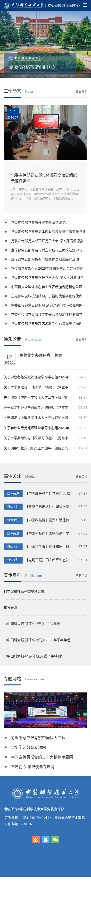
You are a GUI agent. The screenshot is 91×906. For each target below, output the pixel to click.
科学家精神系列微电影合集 (24, 591)
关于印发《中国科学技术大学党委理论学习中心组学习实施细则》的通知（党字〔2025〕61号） (39, 418)
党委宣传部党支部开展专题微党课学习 (40, 222)
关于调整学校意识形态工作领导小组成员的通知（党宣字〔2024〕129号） (39, 448)
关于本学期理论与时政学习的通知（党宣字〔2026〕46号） (39, 387)
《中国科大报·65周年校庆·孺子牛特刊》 (34, 656)
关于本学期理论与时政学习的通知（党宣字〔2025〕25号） (39, 438)
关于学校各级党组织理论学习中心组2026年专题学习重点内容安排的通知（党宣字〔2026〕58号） (39, 377)
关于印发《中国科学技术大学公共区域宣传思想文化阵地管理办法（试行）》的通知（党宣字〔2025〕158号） (39, 397)
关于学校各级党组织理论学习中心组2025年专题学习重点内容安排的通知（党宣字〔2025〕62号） (39, 428)
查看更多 (81, 91)
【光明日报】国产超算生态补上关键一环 (46, 560)
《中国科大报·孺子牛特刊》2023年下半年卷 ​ (37, 640)
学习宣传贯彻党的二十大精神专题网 (42, 757)
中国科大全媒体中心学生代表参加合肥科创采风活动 (50, 287)
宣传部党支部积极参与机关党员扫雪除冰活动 (45, 259)
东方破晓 (10, 607)
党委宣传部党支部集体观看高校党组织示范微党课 (48, 232)
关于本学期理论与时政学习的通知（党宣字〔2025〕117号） (39, 407)
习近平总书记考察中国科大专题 (38, 738)
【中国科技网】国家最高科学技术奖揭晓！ (48, 533)
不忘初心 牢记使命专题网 (33, 767)
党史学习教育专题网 (28, 747)
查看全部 (81, 476)
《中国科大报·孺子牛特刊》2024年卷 (32, 624)
